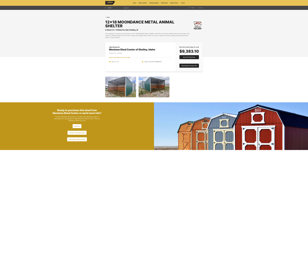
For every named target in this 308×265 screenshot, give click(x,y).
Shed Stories (164, 3)
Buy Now (77, 126)
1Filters (193, 7)
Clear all (201, 7)
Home (134, 3)
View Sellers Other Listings (77, 139)
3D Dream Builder (154, 3)
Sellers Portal (174, 3)
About (183, 3)
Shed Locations (142, 3)
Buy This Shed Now (189, 57)
